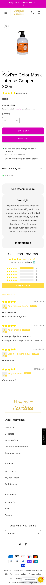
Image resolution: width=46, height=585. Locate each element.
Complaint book (13, 453)
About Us (9, 427)
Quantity (6, 114)
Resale (8, 515)
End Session (11, 484)
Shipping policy (32, 578)
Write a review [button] (23, 286)
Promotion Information (16, 446)
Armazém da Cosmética (22, 571)
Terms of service (16, 578)
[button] (6, 12)
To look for (10, 502)
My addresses (12, 477)
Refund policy (20, 574)
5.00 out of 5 (29, 259)
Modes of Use (12, 440)
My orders (10, 471)
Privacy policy (35, 574)
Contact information (17, 583)
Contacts (9, 434)
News (8, 508)
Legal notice (34, 583)
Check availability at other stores (22, 158)
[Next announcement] (41, 4)
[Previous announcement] (5, 4)
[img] (9, 302)
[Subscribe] (37, 533)
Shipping (18, 109)
